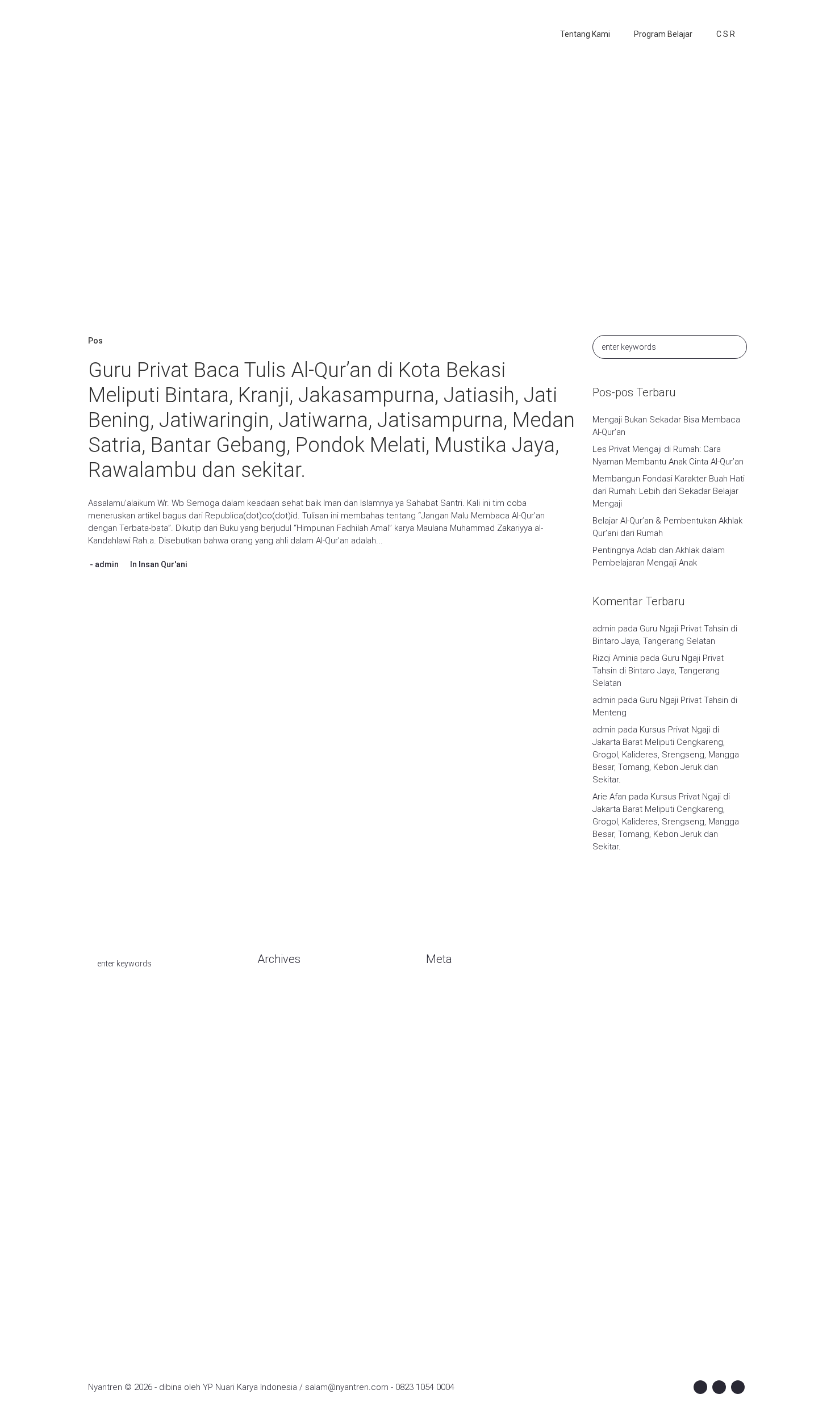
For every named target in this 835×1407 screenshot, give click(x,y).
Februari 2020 (283, 1080)
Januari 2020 (281, 1097)
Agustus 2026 (283, 995)
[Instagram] (719, 1387)
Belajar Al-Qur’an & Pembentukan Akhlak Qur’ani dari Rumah (667, 527)
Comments (456, 1029)
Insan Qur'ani (163, 564)
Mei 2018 (274, 1301)
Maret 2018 (278, 1318)
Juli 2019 (273, 1199)
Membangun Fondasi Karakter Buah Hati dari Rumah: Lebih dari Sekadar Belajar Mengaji (668, 491)
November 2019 (287, 1131)
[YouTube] (738, 1387)
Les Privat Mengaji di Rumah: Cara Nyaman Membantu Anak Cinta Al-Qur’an (668, 455)
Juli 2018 (273, 1284)
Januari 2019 (281, 1233)
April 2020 (275, 1063)
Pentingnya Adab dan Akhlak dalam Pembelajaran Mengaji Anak (658, 556)
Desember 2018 (288, 1250)
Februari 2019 (283, 1216)
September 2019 (289, 1165)
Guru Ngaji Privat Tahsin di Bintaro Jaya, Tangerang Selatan (658, 670)
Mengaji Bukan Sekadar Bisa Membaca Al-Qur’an (666, 425)
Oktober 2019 (282, 1148)
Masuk (438, 995)
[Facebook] (700, 1387)
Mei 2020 (274, 1046)
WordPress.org (455, 1046)
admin (107, 564)
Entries (448, 1012)
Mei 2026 (274, 1029)
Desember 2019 (288, 1114)
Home (329, 207)
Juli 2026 (273, 1012)
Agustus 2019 (283, 1182)
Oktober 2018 (282, 1267)
